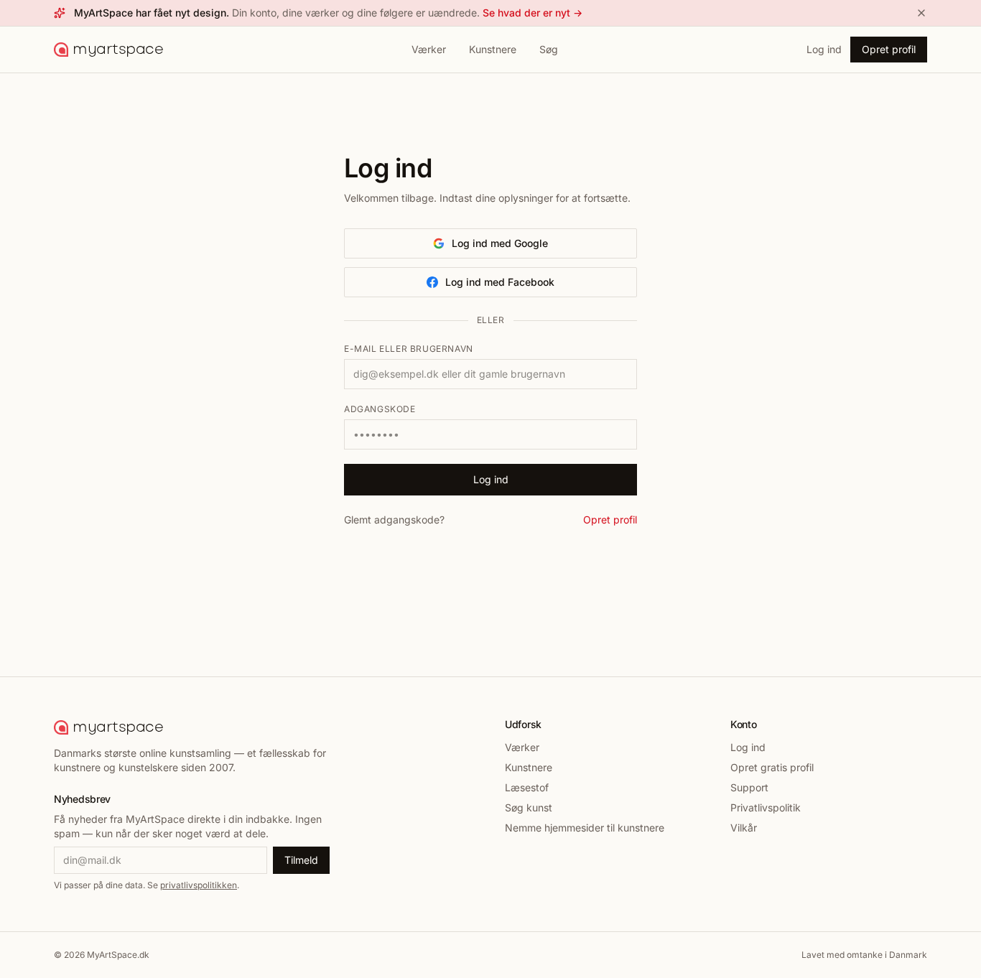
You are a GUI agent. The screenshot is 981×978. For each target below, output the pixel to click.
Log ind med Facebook (499, 282)
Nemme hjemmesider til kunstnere (584, 827)
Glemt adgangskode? (394, 519)
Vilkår (743, 827)
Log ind (824, 49)
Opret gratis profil (772, 767)
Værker (429, 49)
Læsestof (527, 787)
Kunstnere (492, 49)
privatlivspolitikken (198, 885)
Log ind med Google (500, 243)
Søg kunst (528, 807)
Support (749, 787)
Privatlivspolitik (765, 807)
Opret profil (889, 49)
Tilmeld (301, 860)
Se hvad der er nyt (532, 12)
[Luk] (921, 13)
